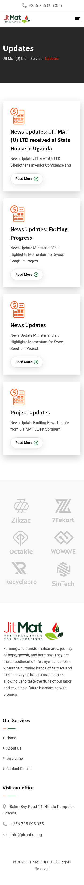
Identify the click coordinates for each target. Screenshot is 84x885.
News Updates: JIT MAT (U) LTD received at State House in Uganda (40, 140)
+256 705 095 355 (45, 5)
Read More (23, 179)
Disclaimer (15, 758)
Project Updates (30, 412)
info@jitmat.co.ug (26, 834)
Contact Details (19, 768)
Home (11, 738)
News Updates (28, 325)
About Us (13, 748)
